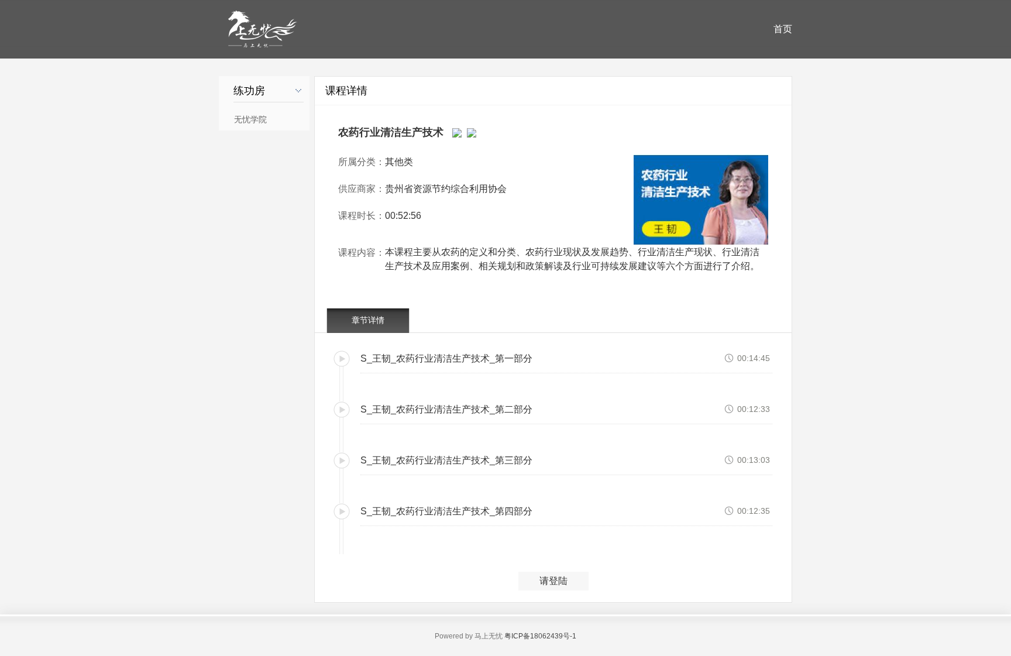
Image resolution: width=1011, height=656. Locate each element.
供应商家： (361, 189)
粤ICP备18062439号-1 (540, 636)
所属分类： (361, 162)
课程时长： (361, 216)
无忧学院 (250, 119)
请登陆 (553, 581)
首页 (782, 29)
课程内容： (361, 252)
